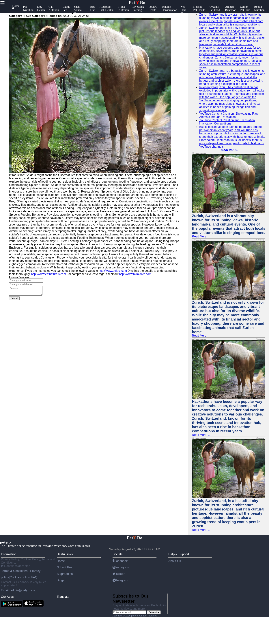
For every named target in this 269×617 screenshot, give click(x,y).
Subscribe (154, 612)
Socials (118, 554)
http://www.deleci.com (113, 270)
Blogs (60, 580)
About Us (174, 561)
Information (8, 554)
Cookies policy (20, 577)
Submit (14, 298)
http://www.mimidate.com (135, 274)
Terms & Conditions (15, 571)
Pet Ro (137, 2)
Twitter (120, 574)
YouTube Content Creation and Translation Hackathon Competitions (227, 122)
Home (61, 561)
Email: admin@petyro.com (19, 590)
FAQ (34, 577)
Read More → (201, 236)
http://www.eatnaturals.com (48, 274)
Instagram (122, 567)
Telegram (122, 580)
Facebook (121, 561)
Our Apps (7, 596)
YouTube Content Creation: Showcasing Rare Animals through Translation (229, 115)
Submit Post (65, 567)
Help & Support (178, 554)
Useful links (65, 554)
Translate (63, 596)
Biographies (65, 574)
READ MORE (229, 149)
